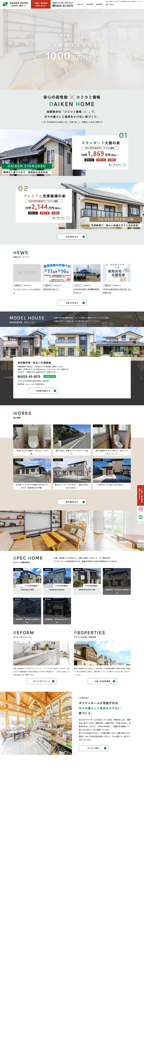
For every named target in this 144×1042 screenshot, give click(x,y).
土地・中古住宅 (94, 12)
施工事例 (124, 12)
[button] (15, 50)
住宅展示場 (53, 12)
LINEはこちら (49, 376)
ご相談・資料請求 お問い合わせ (140, 495)
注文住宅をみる (72, 236)
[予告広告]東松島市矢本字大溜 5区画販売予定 (117, 291)
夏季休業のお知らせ (51, 289)
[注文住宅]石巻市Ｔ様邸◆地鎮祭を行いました (86, 291)
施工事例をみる (72, 502)
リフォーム (110, 12)
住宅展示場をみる (43, 391)
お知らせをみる (72, 303)
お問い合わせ (109, 4)
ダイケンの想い (22, 12)
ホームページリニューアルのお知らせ (27, 291)
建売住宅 (79, 12)
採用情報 (99, 4)
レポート (78, 285)
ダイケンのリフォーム (41, 681)
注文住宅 (66, 12)
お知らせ (80, 4)
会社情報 (90, 4)
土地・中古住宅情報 (102, 681)
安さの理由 (39, 12)
